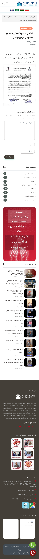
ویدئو (32, 192)
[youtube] (21, 427)
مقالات (32, 189)
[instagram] (25, 427)
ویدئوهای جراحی (29, 200)
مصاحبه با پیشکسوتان (28, 185)
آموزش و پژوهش (29, 174)
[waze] (25, 505)
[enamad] (11, 529)
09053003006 (19, 247)
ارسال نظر (10, 157)
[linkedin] (30, 427)
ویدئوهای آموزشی (29, 196)
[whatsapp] (34, 427)
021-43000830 (19, 237)
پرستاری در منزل (19, 216)
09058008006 (19, 242)
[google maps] (32, 505)
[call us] (32, 545)
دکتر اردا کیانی (32, 17)
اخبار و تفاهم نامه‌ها (20, 17)
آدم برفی (12, 553)
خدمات (32, 181)
